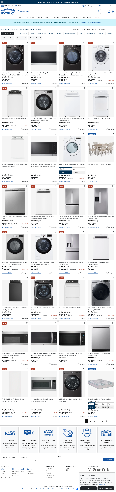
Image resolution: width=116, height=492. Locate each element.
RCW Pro (49, 469)
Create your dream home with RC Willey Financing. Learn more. (58, 2)
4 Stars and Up (7, 38)
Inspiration (76, 17)
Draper (3, 471)
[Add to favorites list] (27, 42)
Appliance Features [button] (55, 33)
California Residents (62, 489)
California (31, 469)
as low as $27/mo (64, 416)
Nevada (15, 469)
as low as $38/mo (64, 227)
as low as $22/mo (36, 129)
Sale (97, 17)
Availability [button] (110, 33)
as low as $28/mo (93, 227)
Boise (22, 471)
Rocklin (29, 471)
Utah (3, 469)
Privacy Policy (102, 484)
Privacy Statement (52, 489)
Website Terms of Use (37, 489)
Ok (89, 488)
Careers (48, 471)
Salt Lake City (8, 5)
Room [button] (101, 33)
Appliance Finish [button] (70, 33)
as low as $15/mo (36, 84)
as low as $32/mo (7, 319)
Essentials (87, 17)
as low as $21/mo (7, 273)
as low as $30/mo (7, 182)
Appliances (31, 17)
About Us (49, 477)
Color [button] (80, 33)
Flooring (65, 17)
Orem (3, 476)
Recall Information (26, 489)
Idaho (23, 469)
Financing (49, 473)
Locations (5, 466)
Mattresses (55, 17)
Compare (25, 83)
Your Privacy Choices (105, 488)
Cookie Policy (71, 489)
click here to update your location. (91, 22)
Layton (3, 474)
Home (20, 489)
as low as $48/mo (64, 273)
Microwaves (26, 29)
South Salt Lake (6, 478)
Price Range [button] (42, 33)
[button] (13, 2)
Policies (45, 489)
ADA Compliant (36, 29)
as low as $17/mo (93, 273)
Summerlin (15, 476)
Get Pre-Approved (91, 6)
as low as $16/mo (93, 182)
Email (59, 456)
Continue (108, 459)
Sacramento (30, 474)
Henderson (15, 471)
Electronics (43, 17)
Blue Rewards (50, 475)
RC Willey (4, 29)
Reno (14, 474)
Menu (112, 6)
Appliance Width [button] (91, 33)
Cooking (19, 29)
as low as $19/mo (7, 84)
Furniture (20, 17)
